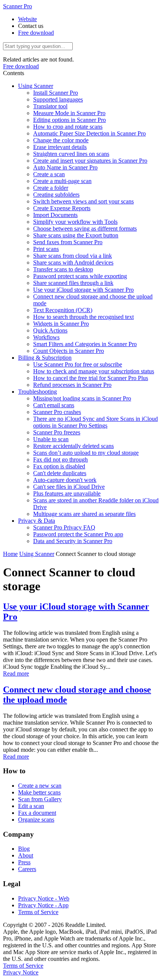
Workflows (46, 337)
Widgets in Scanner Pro (61, 323)
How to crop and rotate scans (67, 126)
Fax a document (37, 813)
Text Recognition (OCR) (62, 310)
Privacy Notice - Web (43, 898)
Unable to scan (51, 439)
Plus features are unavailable (67, 493)
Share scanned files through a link (73, 283)
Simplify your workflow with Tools (75, 222)
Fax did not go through (60, 459)
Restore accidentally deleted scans (73, 446)
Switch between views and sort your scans (83, 201)
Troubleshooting (37, 391)
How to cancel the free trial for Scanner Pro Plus (90, 378)
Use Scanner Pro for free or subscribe (77, 364)
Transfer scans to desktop (63, 269)
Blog (24, 848)
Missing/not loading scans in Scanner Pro (82, 398)
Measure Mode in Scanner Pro (69, 113)
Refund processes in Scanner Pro (72, 385)
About (25, 855)
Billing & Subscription (45, 357)
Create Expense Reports (61, 208)
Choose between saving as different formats (85, 228)
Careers (27, 869)
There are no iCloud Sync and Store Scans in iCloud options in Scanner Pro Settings (95, 422)
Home (10, 554)
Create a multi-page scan (62, 181)
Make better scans (39, 792)
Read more (16, 673)
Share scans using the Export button (75, 235)
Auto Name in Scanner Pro (65, 167)
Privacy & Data (36, 520)
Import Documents (55, 215)
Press (24, 862)
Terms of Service (38, 912)
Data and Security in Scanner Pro (72, 541)
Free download (36, 32)
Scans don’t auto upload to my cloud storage (86, 452)
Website (27, 19)
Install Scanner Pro (55, 92)
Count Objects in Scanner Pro (68, 351)
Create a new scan (39, 785)
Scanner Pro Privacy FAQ (64, 527)
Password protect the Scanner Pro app (78, 534)
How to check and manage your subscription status (93, 371)
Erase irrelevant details (60, 147)
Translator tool (50, 106)
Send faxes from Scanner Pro (67, 242)
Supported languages (58, 99)
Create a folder (50, 188)
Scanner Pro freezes (56, 432)
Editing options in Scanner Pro (69, 120)
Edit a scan (31, 806)
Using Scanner (35, 86)
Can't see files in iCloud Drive (69, 486)
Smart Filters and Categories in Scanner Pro (85, 344)
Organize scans (36, 819)
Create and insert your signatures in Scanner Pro (90, 160)
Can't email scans (53, 405)
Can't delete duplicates (59, 473)
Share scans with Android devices (73, 262)
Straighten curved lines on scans (71, 154)
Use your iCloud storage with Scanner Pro (83, 289)
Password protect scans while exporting (80, 276)
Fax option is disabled (59, 466)
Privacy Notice (20, 972)
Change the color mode (61, 140)
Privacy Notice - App (43, 905)
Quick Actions (50, 330)
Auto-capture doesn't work (64, 480)
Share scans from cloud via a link (72, 255)
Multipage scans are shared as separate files (84, 514)
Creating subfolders (56, 194)
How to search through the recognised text (83, 317)
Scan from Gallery (40, 799)
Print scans (46, 249)
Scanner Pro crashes (57, 412)
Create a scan (49, 174)
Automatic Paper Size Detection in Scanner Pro (89, 133)
